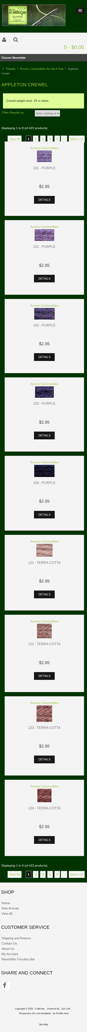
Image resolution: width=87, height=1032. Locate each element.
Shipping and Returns (16, 938)
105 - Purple (44, 403)
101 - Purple (44, 168)
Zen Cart (65, 1008)
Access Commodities (44, 148)
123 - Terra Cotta (44, 727)
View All (15, 139)
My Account (9, 954)
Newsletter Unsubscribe (18, 959)
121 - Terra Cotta (44, 562)
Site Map (43, 1024)
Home (5, 903)
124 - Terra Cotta (44, 808)
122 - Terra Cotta (44, 644)
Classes (6, 57)
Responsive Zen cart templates (35, 1013)
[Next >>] (77, 139)
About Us (7, 948)
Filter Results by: (13, 112)
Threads (11, 68)
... (64, 139)
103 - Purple (44, 325)
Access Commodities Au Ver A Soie (42, 68)
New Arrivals (10, 908)
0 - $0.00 (74, 47)
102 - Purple (44, 246)
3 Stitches (40, 1008)
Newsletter (19, 57)
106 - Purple (44, 483)
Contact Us (9, 943)
